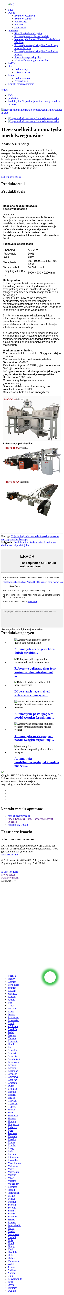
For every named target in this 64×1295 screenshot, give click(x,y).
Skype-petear (8, 874)
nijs (9, 66)
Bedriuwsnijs (21, 69)
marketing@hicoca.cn (19, 815)
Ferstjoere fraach (10, 877)
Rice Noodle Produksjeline (28, 33)
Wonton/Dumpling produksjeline (31, 60)
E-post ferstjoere (9, 871)
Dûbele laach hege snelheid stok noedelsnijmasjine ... (32, 693)
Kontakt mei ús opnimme (21, 84)
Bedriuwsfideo (22, 78)
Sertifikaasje (20, 21)
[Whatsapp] (50, 977)
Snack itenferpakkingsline (27, 57)
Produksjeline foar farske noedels (31, 36)
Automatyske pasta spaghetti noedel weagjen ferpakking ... (34, 715)
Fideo (11, 75)
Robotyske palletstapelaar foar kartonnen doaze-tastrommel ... (35, 672)
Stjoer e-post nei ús (11, 176)
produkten (13, 30)
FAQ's (11, 63)
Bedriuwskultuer (23, 18)
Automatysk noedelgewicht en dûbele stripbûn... (34, 650)
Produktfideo (21, 81)
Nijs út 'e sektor (22, 72)
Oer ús (11, 12)
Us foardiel (20, 27)
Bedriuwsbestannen (24, 15)
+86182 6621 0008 (18, 824)
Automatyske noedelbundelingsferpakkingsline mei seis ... (36, 762)
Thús (10, 9)
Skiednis (18, 24)
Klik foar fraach (9, 854)
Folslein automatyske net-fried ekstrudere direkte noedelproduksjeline (28, 544)
